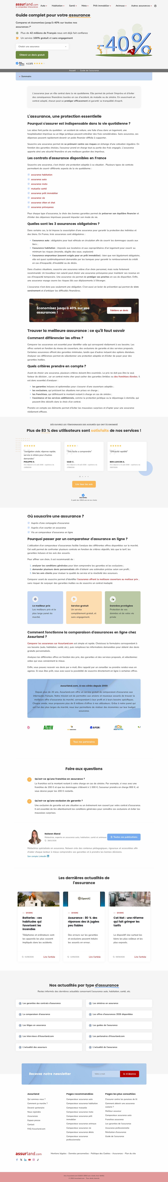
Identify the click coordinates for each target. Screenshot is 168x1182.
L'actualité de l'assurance (105, 1047)
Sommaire (26, 76)
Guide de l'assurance (114, 1136)
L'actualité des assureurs (35, 1047)
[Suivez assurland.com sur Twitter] (21, 1160)
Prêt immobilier (101, 5)
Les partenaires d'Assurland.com (109, 1036)
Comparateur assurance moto (79, 1112)
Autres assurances (140, 5)
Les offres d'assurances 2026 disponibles (113, 1014)
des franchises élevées (125, 376)
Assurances (32, 1116)
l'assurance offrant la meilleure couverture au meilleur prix (107, 579)
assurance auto (39, 179)
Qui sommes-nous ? (36, 1099)
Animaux (120, 5)
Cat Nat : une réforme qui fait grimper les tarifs (128, 921)
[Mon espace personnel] (155, 6)
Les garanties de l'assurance (118, 1123)
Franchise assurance (114, 1119)
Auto (42, 5)
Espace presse (33, 1120)
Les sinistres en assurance (105, 1003)
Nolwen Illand (52, 833)
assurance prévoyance (42, 207)
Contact (30, 1124)
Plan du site (130, 1153)
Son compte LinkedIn (37, 856)
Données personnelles (79, 1153)
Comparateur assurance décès (80, 1132)
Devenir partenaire (35, 1107)
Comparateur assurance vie (78, 1128)
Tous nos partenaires (84, 741)
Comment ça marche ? (37, 1103)
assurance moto (39, 183)
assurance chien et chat (43, 202)
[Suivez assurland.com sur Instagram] (33, 1160)
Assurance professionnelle (117, 1128)
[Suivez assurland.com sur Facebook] (17, 1160)
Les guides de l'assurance (105, 1025)
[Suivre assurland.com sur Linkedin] (25, 1160)
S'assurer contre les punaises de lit (121, 1099)
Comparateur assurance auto (79, 1099)
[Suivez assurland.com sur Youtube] (29, 1160)
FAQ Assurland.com (36, 1128)
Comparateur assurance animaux (81, 1123)
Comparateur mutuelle (76, 1107)
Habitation (57, 5)
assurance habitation (41, 174)
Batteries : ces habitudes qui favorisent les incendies (32, 923)
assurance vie (38, 197)
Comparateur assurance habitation (82, 1103)
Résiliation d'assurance (115, 1132)
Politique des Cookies (100, 1153)
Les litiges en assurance (34, 1025)
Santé (72, 5)
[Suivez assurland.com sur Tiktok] (38, 1160)
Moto (84, 5)
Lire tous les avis (84, 484)
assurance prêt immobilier (44, 193)
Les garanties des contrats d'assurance (42, 1003)
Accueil (72, 70)
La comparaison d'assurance (36, 1014)
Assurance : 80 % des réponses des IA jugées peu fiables (83, 921)
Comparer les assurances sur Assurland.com (50, 643)
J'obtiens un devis (119, 310)
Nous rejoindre (34, 1112)
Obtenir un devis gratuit (32, 54)
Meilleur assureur (113, 1111)
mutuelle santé (39, 188)
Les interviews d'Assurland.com (38, 1036)
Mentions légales (58, 1153)
